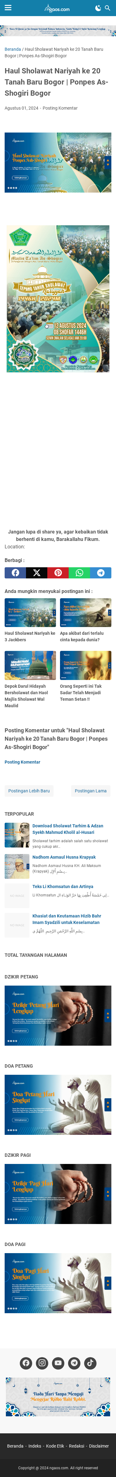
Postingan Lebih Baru (29, 790)
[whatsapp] (79, 572)
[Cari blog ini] (107, 8)
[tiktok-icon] (90, 1363)
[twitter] (36, 572)
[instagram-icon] (42, 1363)
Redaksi (76, 1446)
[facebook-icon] (26, 1363)
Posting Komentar (60, 108)
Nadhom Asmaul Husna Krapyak (64, 857)
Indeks (35, 1446)
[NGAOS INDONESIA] (58, 8)
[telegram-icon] (74, 1363)
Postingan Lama (91, 790)
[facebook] (15, 572)
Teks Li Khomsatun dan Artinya (62, 886)
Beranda (15, 1446)
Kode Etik (55, 1446)
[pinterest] (58, 572)
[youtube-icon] (58, 1363)
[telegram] (100, 572)
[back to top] (103, 1463)
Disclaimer (99, 1446)
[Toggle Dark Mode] (98, 8)
